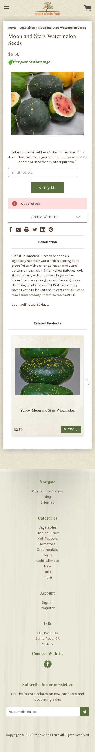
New (47, 566)
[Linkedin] (42, 229)
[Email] (18, 229)
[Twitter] (34, 229)
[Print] (26, 229)
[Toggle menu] (7, 8)
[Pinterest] (50, 229)
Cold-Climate (47, 560)
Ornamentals (47, 549)
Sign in (47, 602)
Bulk (47, 572)
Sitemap (48, 502)
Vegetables (48, 527)
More (47, 577)
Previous (6, 383)
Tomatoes (47, 544)
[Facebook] (10, 229)
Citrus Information (47, 491)
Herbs (48, 555)
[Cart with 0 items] (88, 8)
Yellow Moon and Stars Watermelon (47, 410)
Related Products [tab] (47, 323)
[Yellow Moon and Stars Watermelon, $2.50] (47, 372)
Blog (47, 497)
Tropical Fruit (47, 533)
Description (47, 242)
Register (48, 608)
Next (88, 383)
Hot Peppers (47, 538)
